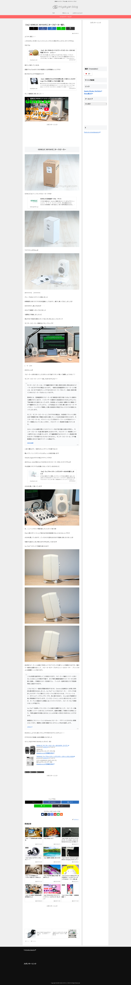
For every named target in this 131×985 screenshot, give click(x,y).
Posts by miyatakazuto (91, 132)
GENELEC (29, 727)
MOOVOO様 (30, 443)
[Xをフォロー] (45, 814)
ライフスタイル (41, 772)
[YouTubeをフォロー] (55, 814)
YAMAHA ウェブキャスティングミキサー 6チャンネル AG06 (55, 756)
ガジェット (34, 772)
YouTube (27, 772)
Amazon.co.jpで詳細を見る (44, 753)
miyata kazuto (30, 950)
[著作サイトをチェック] (42, 814)
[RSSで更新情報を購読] (61, 814)
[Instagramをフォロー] (52, 814)
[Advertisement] (38, 135)
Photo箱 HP (88, 93)
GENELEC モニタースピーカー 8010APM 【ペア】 (52, 745)
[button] (70, 28)
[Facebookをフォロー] (48, 814)
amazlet (45, 747)
